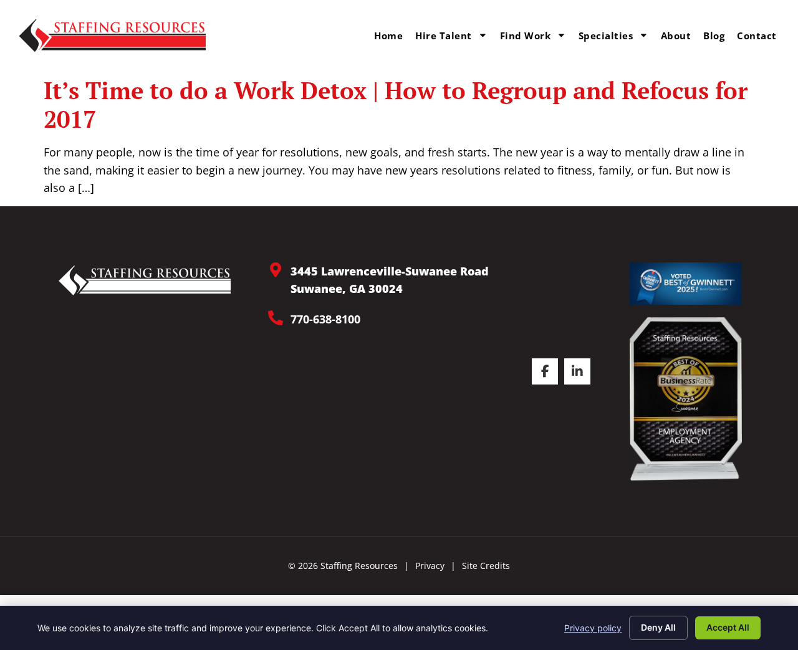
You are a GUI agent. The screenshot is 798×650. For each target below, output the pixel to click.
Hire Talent (443, 35)
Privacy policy (593, 628)
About (676, 35)
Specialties (606, 35)
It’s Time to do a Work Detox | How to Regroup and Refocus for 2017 (396, 104)
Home (388, 35)
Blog (713, 35)
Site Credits (486, 565)
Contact (757, 35)
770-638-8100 (325, 319)
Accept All (727, 627)
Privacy (430, 565)
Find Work (525, 35)
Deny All (658, 627)
